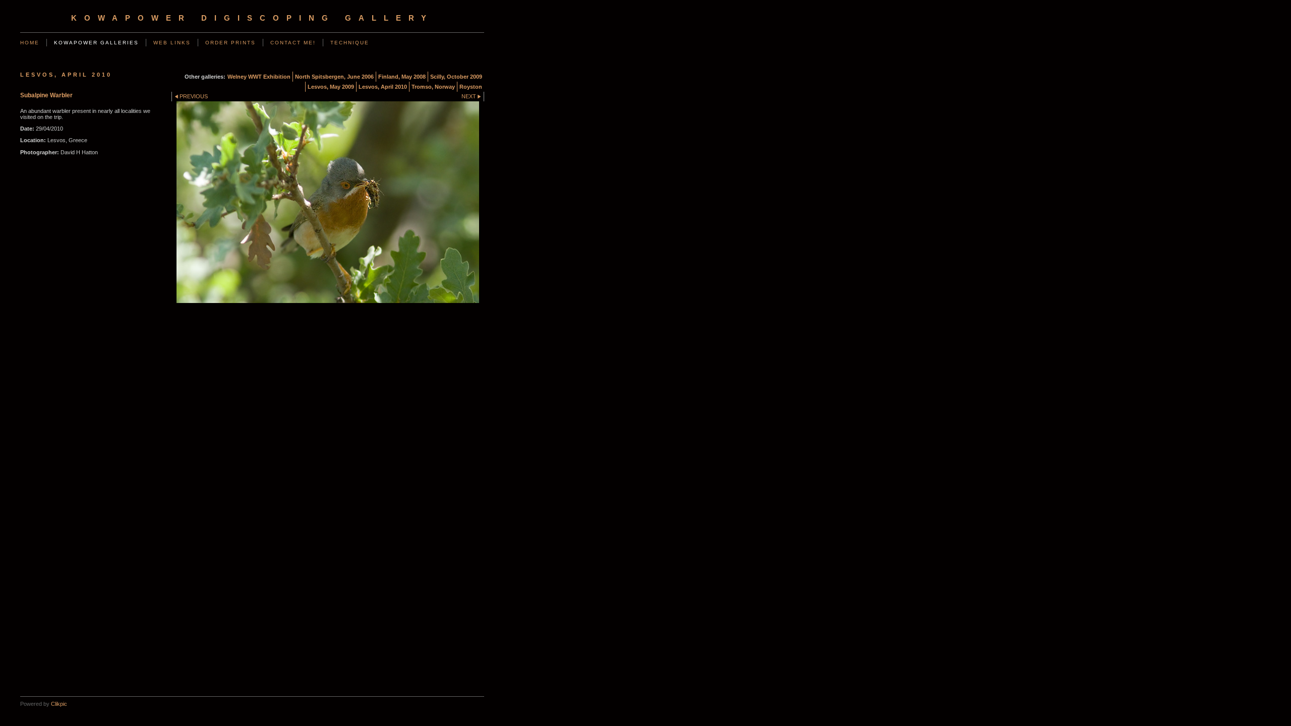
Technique (349, 42)
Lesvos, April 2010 (383, 87)
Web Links (172, 42)
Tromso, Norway (433, 87)
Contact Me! (293, 42)
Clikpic (59, 704)
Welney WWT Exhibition (258, 77)
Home (29, 42)
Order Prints (230, 42)
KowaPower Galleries (96, 42)
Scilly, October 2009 (456, 77)
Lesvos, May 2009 (331, 87)
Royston (470, 87)
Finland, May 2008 (402, 77)
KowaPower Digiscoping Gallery (252, 18)
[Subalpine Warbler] (327, 202)
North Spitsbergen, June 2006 (334, 77)
